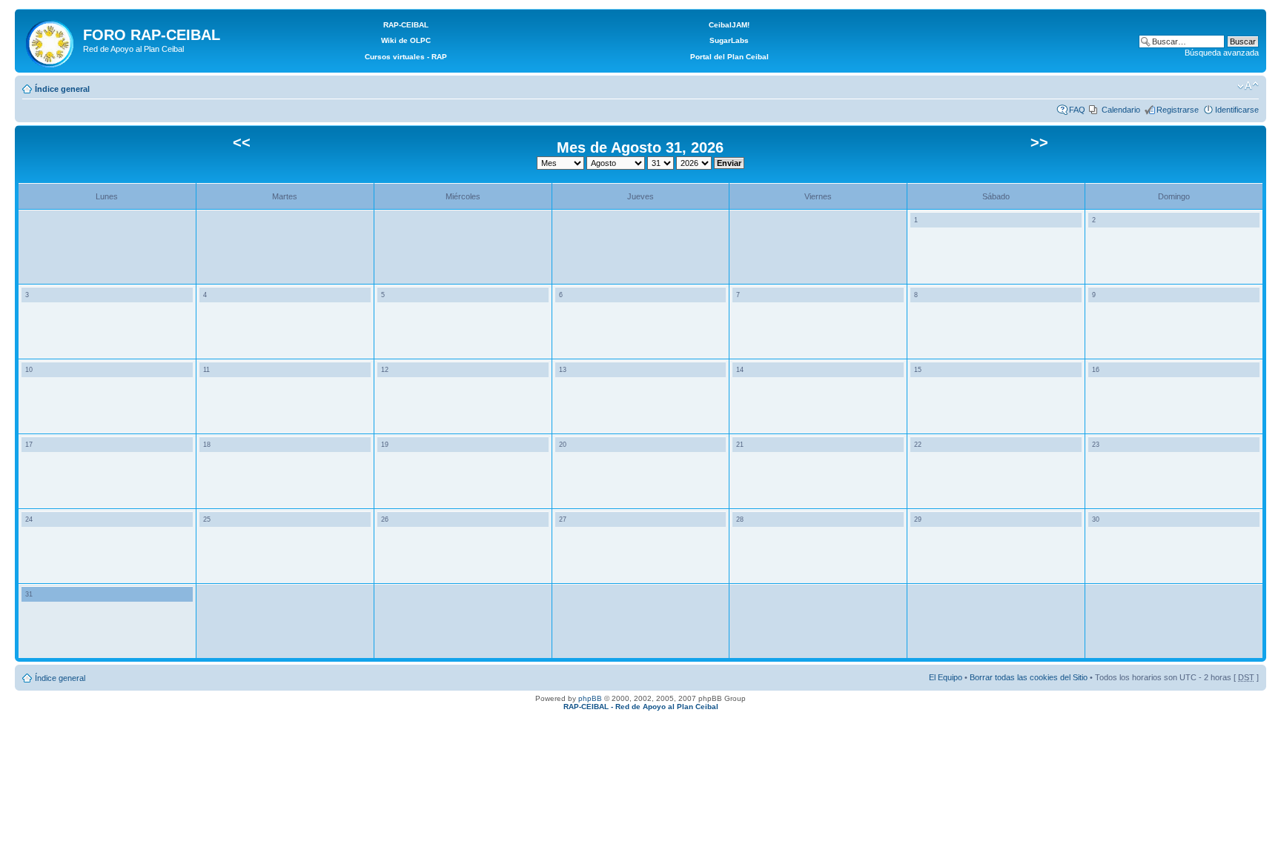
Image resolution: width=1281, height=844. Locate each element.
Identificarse (1237, 109)
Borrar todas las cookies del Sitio (1029, 677)
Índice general (62, 88)
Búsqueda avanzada (1222, 52)
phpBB (590, 698)
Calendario (1121, 109)
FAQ (1077, 109)
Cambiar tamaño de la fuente (1248, 86)
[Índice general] (51, 41)
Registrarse (1177, 109)
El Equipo (945, 677)
